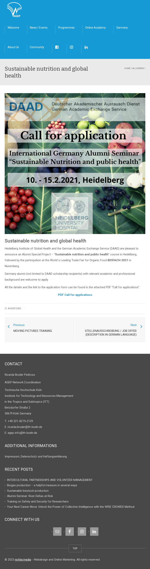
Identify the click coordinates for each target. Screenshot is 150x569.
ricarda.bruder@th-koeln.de (25, 427)
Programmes (66, 27)
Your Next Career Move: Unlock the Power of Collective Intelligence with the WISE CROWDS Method (70, 507)
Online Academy (95, 27)
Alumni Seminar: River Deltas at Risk (30, 496)
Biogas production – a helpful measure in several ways (42, 485)
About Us (13, 47)
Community (37, 47)
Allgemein (138, 68)
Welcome (13, 27)
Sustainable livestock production (28, 490)
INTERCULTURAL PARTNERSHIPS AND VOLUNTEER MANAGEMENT (50, 480)
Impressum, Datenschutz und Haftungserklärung (36, 456)
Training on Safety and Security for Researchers (38, 501)
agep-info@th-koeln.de (22, 433)
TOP (75, 548)
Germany (122, 27)
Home (127, 68)
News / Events (38, 27)
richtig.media (23, 559)
